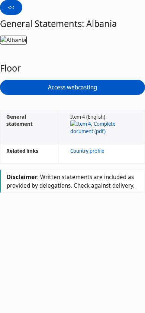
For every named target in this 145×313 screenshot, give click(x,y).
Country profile (87, 150)
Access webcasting (72, 87)
